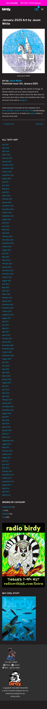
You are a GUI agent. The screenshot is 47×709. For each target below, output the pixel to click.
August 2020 (6, 359)
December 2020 (7, 345)
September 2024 (8, 216)
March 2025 (6, 195)
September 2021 (8, 315)
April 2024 (5, 233)
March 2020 (6, 376)
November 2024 (8, 209)
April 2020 (5, 372)
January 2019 (6, 403)
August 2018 (6, 413)
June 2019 (5, 389)
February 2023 (7, 264)
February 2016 (7, 451)
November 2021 (8, 308)
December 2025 (7, 165)
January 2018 (6, 430)
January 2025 (6, 202)
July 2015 (5, 461)
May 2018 (5, 420)
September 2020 (8, 355)
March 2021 (6, 335)
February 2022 (7, 298)
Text (3, 517)
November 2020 (8, 349)
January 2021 (6, 342)
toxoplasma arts (19, 693)
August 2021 (6, 318)
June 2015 (5, 464)
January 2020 (6, 379)
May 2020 (5, 369)
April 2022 (5, 291)
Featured (5, 514)
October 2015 (7, 454)
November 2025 (8, 168)
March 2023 (6, 260)
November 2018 (8, 410)
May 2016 (5, 447)
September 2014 (8, 481)
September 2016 (8, 441)
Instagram (23, 100)
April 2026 (5, 151)
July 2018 (5, 417)
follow (7, 665)
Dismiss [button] (38, 3)
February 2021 (7, 338)
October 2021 (7, 311)
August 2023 (6, 250)
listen (6, 668)
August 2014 (6, 485)
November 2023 (8, 243)
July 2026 (5, 144)
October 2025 (7, 172)
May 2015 (5, 468)
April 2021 (5, 332)
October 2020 (7, 352)
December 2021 (7, 304)
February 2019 (7, 400)
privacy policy (15, 696)
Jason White (15, 81)
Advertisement (7, 507)
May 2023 (5, 257)
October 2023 (7, 246)
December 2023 (7, 240)
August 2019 (6, 383)
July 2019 (5, 386)
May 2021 (5, 328)
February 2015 (7, 471)
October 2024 (7, 212)
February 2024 (7, 236)
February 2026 (7, 158)
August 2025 (6, 178)
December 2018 (7, 406)
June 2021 (5, 325)
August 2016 (6, 444)
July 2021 (5, 321)
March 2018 (6, 427)
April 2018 (5, 424)
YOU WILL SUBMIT (11, 662)
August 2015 (6, 458)
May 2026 (5, 148)
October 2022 (7, 277)
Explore (32, 113)
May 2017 (5, 434)
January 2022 (6, 301)
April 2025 (5, 192)
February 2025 (7, 199)
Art (3, 510)
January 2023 (6, 267)
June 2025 (5, 185)
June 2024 (5, 226)
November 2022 (8, 274)
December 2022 (7, 270)
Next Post (40, 124)
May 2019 (5, 393)
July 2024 (5, 223)
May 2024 (5, 229)
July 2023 (5, 253)
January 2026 (6, 161)
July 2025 (5, 182)
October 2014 (7, 478)
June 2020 (5, 366)
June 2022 (5, 284)
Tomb (17, 110)
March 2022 (6, 294)
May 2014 (5, 488)
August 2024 (6, 219)
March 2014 (6, 495)
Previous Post (8, 124)
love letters (16, 668)
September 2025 (8, 175)
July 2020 (5, 362)
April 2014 (5, 492)
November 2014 (8, 475)
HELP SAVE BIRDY (12, 3)
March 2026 (6, 155)
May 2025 (5, 189)
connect (16, 665)
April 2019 (5, 396)
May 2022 (5, 287)
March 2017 (6, 437)
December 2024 (7, 206)
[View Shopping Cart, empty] (36, 9)
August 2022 (6, 281)
